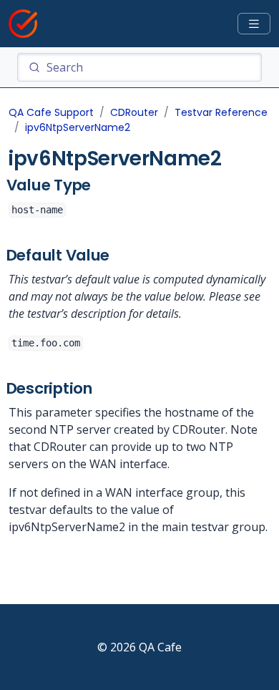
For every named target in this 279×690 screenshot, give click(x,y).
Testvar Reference (221, 112)
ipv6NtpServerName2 (77, 127)
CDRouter (134, 112)
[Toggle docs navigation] (254, 24)
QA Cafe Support (51, 112)
